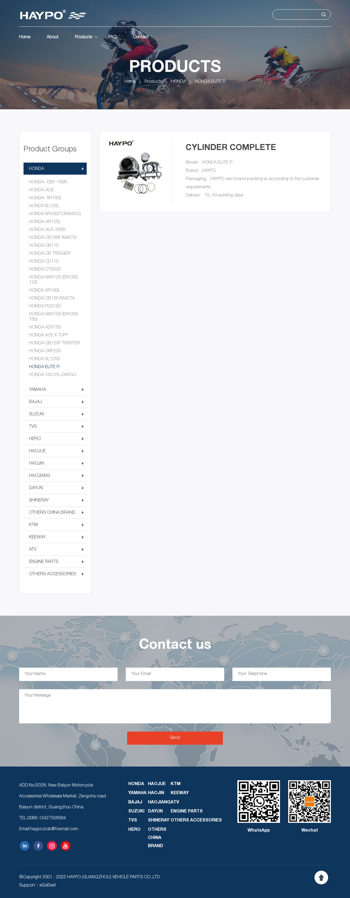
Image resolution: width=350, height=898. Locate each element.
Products (83, 37)
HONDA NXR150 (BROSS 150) (53, 317)
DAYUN (36, 488)
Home (24, 37)
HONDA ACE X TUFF (48, 335)
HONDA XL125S (44, 359)
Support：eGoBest (37, 886)
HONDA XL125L (44, 206)
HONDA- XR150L (45, 198)
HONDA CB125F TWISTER (54, 343)
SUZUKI (36, 414)
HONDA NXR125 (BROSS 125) (53, 280)
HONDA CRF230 (45, 351)
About (53, 37)
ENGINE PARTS (43, 562)
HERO (35, 439)
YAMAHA (37, 390)
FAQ (112, 37)
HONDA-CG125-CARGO (52, 375)
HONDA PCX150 (44, 306)
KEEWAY (37, 537)
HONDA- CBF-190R (48, 182)
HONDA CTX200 (44, 270)
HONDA (178, 82)
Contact (140, 37)
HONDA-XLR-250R (47, 230)
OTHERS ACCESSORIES (52, 574)
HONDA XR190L (44, 291)
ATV (32, 550)
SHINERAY (39, 500)
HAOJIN (36, 464)
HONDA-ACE (41, 190)
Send (175, 738)
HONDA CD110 (44, 262)
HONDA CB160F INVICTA (53, 238)
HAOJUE (37, 451)
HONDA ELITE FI (210, 82)
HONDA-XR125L (45, 222)
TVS (33, 427)
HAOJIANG (39, 476)
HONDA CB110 (44, 246)
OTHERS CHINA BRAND (52, 513)
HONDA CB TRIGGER (50, 254)
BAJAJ (35, 402)
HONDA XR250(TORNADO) (55, 214)
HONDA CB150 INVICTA (52, 299)
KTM (33, 525)
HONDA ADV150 (45, 327)
